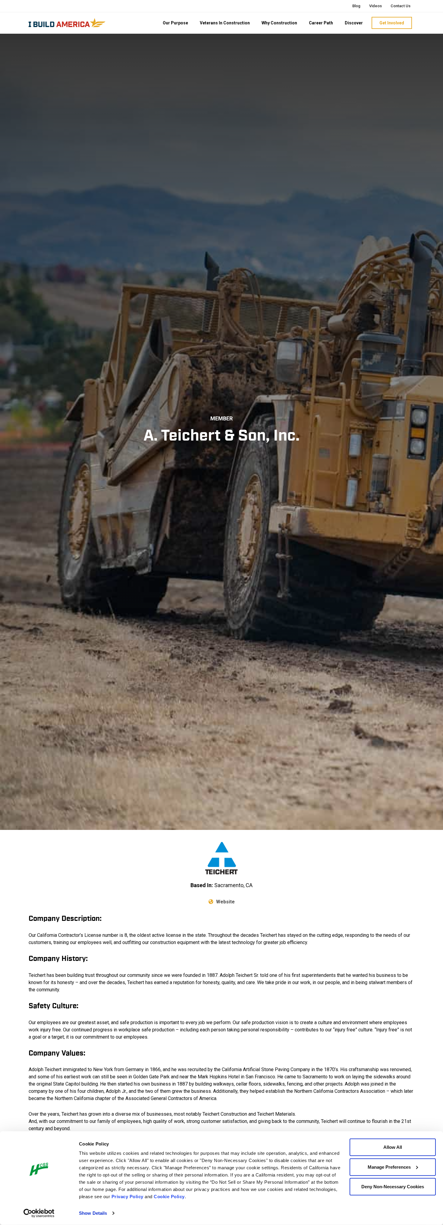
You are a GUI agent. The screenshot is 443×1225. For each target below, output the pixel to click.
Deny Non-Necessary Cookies (392, 1186)
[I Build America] (67, 22)
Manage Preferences (389, 1166)
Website (225, 902)
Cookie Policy (169, 1196)
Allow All (392, 1147)
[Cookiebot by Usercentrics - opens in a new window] (39, 1213)
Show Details (93, 1213)
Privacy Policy (127, 1196)
